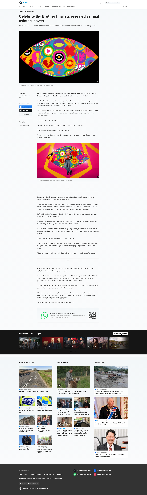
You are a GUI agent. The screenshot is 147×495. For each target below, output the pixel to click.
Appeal (59, 474)
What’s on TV (49, 474)
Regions (31, 6)
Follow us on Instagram (104, 474)
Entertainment (55, 6)
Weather (94, 2)
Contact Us (49, 478)
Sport (39, 6)
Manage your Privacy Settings (29, 483)
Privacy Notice (40, 478)
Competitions (36, 474)
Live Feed (124, 6)
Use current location (113, 2)
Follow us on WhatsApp (84, 474)
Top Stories (22, 6)
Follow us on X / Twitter (84, 470)
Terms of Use (31, 478)
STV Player (23, 474)
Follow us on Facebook (104, 470)
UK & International (69, 6)
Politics (46, 6)
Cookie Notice (58, 478)
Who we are (22, 478)
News (21, 11)
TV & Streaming (24, 125)
